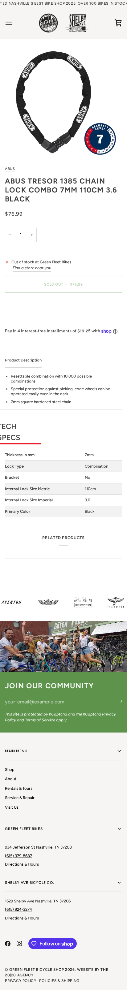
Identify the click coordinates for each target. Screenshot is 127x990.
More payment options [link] (25, 321)
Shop (9, 769)
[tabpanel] (63, 445)
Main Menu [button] (16, 751)
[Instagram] (19, 943)
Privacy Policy (20, 981)
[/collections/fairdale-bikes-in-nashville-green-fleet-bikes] (112, 602)
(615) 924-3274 (18, 909)
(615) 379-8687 (18, 856)
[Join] (117, 701)
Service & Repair (20, 797)
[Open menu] (14, 23)
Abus (10, 168)
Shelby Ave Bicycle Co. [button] (29, 882)
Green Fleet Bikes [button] (24, 829)
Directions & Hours (22, 864)
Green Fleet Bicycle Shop (36, 969)
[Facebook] (7, 943)
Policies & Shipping (59, 981)
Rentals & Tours (18, 788)
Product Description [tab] (23, 360)
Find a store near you (32, 268)
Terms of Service (40, 720)
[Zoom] (63, 102)
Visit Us (11, 807)
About (10, 778)
